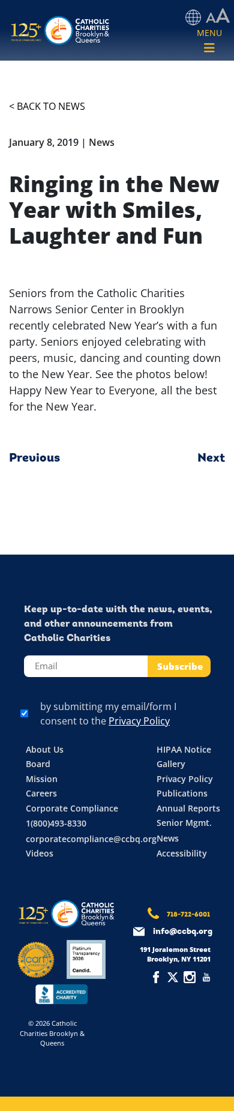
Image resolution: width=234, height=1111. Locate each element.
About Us (45, 749)
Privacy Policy (139, 720)
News (168, 838)
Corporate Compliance (72, 808)
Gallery (171, 763)
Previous (34, 459)
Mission (42, 778)
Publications (182, 793)
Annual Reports (188, 808)
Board (38, 763)
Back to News (51, 106)
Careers (41, 793)
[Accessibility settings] (218, 16)
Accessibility (182, 853)
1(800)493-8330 (56, 823)
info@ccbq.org (182, 931)
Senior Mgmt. (184, 822)
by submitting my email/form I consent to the (108, 713)
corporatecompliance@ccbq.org (91, 839)
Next (211, 459)
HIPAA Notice (184, 749)
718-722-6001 (188, 915)
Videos (39, 853)
